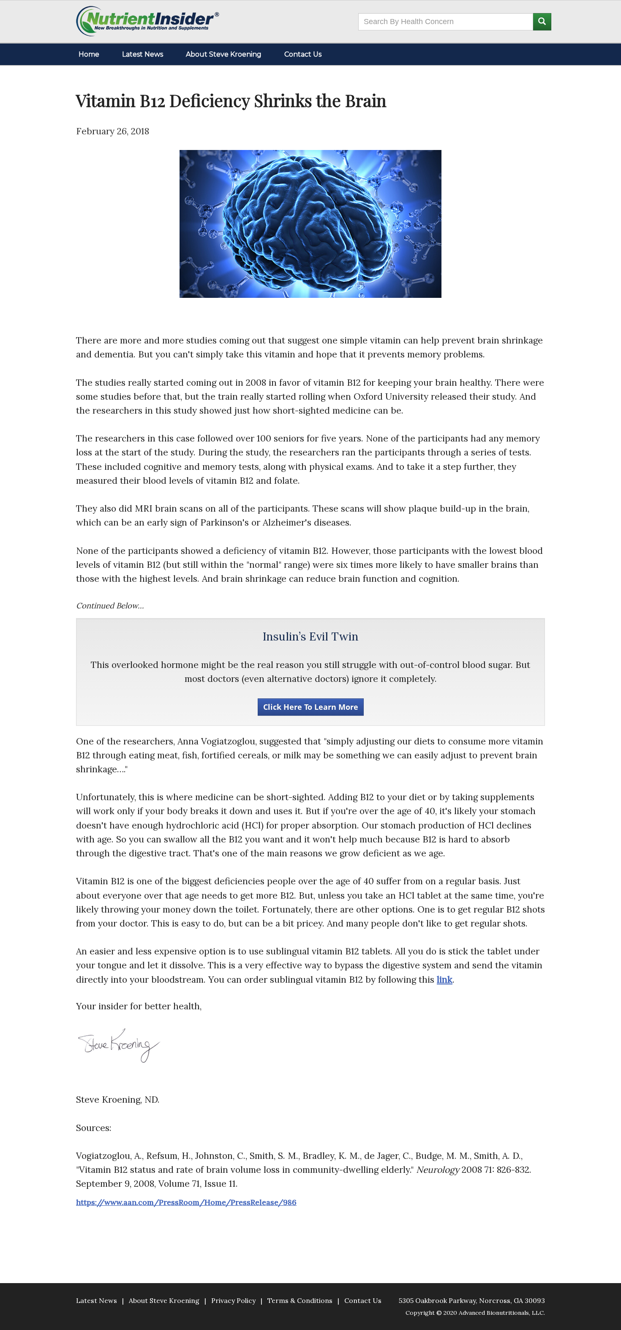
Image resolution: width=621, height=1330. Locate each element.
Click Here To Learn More (310, 707)
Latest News (142, 54)
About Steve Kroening (223, 54)
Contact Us (302, 54)
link (444, 979)
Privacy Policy (233, 1300)
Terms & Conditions (299, 1300)
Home (89, 54)
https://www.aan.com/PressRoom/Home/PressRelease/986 (186, 1202)
